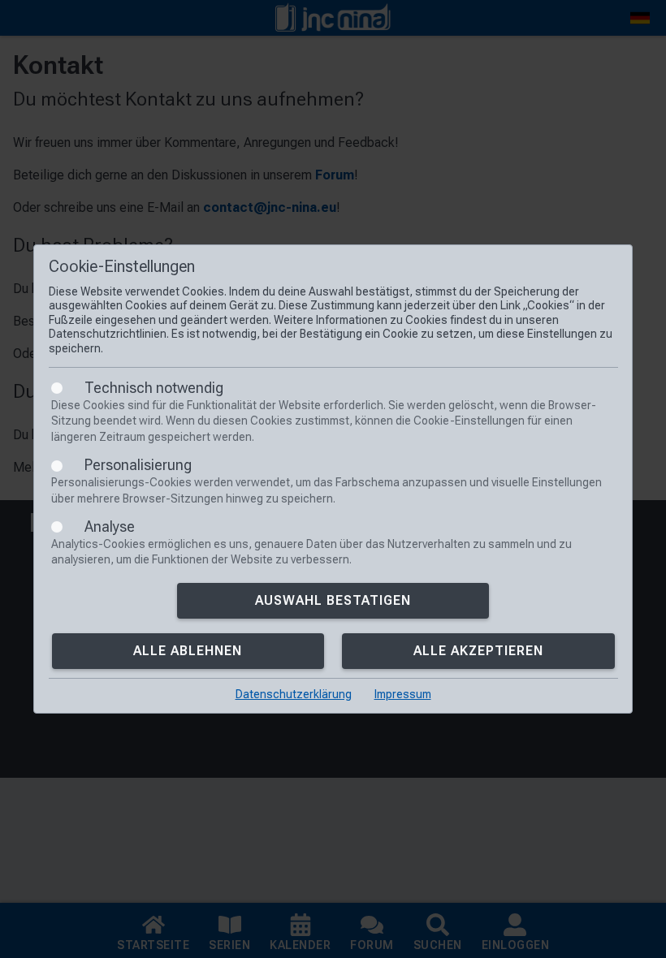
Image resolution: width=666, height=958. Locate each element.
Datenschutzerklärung (294, 694)
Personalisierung (138, 464)
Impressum (402, 694)
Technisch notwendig (153, 387)
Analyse (109, 526)
